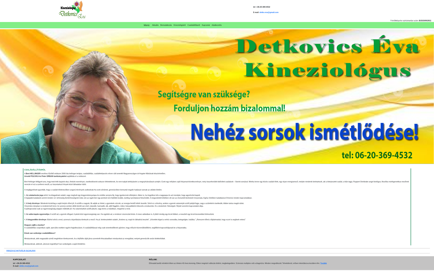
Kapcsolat (206, 25)
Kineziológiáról (180, 25)
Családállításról (194, 25)
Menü (146, 25)
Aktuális (155, 25)
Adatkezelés (217, 25)
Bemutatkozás (166, 25)
